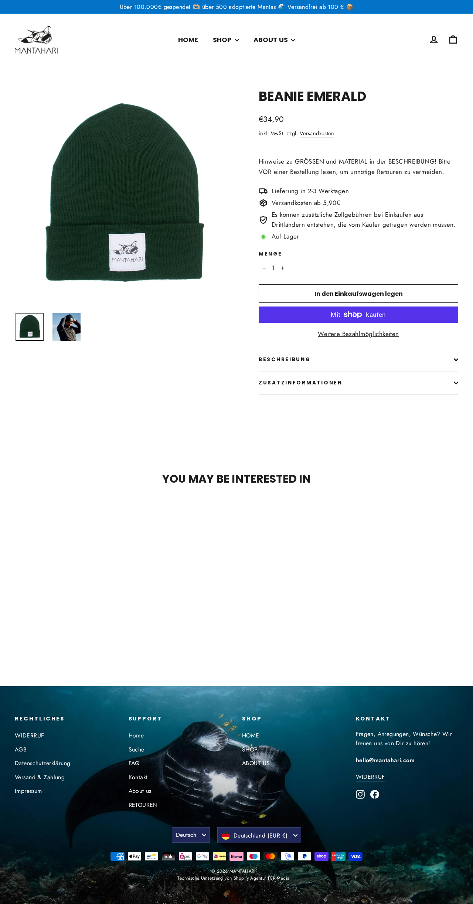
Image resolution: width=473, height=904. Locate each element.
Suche (136, 749)
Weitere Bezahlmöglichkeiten (358, 333)
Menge (270, 254)
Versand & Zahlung (40, 777)
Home (136, 735)
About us (140, 791)
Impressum (28, 791)
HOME (188, 39)
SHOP (223, 39)
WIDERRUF (29, 735)
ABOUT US (271, 39)
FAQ (134, 763)
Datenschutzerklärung (43, 763)
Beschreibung (285, 359)
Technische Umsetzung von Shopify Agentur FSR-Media (233, 878)
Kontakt (138, 777)
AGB (21, 749)
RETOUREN (143, 805)
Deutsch (186, 835)
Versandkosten (317, 133)
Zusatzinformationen (301, 382)
